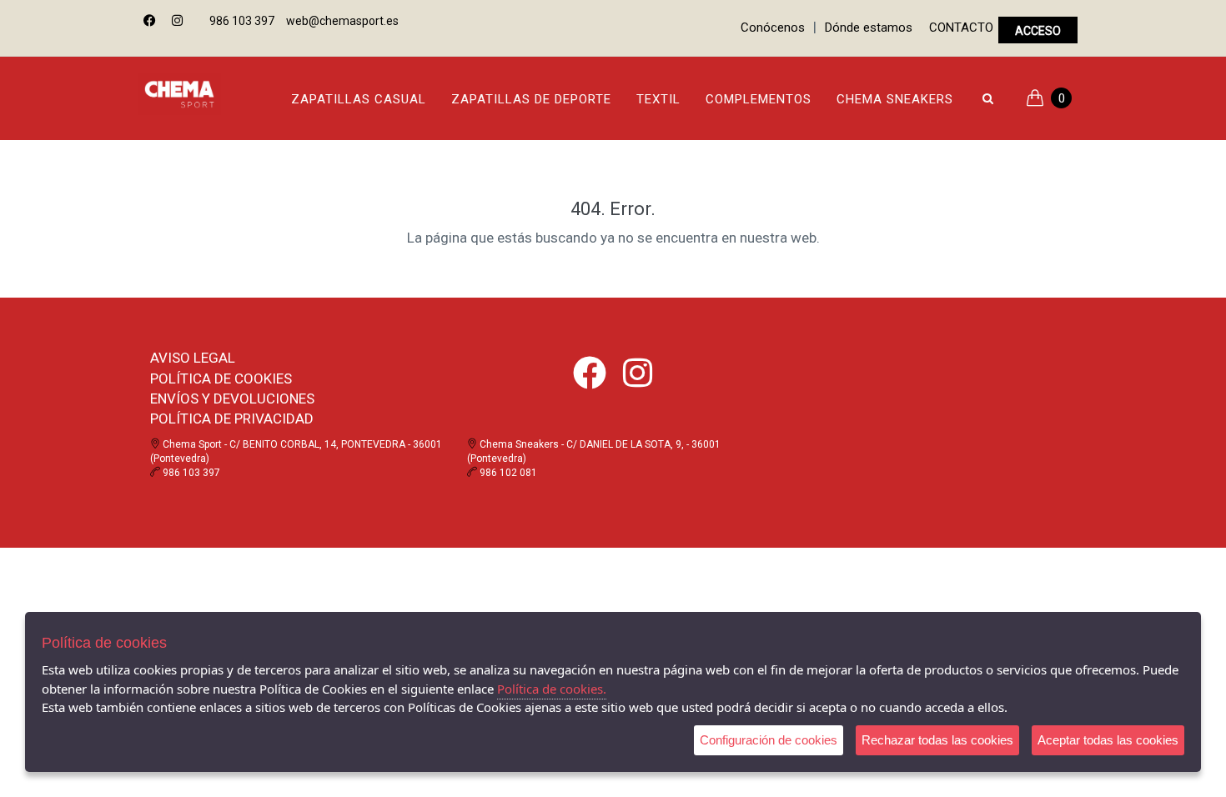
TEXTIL (658, 99)
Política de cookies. (551, 688)
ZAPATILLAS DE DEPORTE (531, 99)
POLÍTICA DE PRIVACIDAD (232, 418)
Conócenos (773, 27)
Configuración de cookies (768, 740)
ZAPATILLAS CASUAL (358, 99)
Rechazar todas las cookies (937, 740)
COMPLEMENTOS (758, 99)
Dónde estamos (868, 27)
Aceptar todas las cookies (1108, 740)
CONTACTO (961, 27)
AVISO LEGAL (192, 357)
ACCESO (1038, 31)
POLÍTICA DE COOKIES (221, 378)
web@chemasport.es (342, 21)
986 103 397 (241, 21)
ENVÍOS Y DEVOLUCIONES (232, 398)
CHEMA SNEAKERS (895, 99)
